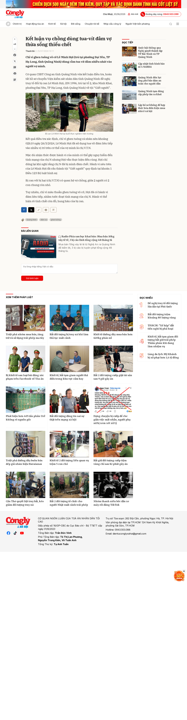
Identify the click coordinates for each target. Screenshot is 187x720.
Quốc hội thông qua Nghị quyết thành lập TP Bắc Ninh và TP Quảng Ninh (150, 52)
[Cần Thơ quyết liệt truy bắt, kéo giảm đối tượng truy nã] (25, 485)
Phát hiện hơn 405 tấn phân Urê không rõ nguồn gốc (25, 418)
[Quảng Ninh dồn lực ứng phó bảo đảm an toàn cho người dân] (129, 81)
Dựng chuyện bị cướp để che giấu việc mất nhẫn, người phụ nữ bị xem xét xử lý (112, 420)
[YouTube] (22, 533)
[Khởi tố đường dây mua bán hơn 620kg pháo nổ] (113, 318)
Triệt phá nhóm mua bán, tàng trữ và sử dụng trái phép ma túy (25, 336)
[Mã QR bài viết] (14, 79)
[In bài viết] (14, 73)
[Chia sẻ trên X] (14, 61)
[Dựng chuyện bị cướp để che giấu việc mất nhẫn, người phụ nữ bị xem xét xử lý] (113, 399)
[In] (46, 209)
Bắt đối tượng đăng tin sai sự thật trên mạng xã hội (67, 418)
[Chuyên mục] (177, 24)
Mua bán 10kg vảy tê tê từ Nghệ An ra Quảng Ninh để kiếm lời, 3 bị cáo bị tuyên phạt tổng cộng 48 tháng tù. (86, 247)
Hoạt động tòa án (35, 23)
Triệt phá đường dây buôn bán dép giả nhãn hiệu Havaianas (24, 462)
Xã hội (63, 23)
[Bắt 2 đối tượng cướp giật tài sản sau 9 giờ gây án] (113, 359)
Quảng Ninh (32, 220)
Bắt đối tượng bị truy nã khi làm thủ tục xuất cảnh (69, 336)
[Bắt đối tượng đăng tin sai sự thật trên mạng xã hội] (69, 399)
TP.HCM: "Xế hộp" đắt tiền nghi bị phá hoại (161, 327)
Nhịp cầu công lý (112, 23)
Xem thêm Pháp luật (19, 297)
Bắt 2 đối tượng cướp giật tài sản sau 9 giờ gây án (113, 377)
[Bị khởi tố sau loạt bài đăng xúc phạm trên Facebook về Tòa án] (25, 359)
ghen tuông (56, 220)
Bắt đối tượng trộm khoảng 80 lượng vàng (162, 316)
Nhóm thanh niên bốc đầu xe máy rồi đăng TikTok (111, 503)
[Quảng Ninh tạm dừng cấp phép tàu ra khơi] (129, 95)
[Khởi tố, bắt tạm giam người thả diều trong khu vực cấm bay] (69, 359)
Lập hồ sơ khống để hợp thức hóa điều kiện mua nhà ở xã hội (151, 108)
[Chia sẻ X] (31, 209)
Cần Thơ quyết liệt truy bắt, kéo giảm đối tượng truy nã (25, 503)
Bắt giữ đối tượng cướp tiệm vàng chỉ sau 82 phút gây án (111, 462)
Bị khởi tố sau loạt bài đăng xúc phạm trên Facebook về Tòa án (25, 377)
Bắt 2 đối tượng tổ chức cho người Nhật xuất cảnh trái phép (69, 503)
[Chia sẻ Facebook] (14, 55)
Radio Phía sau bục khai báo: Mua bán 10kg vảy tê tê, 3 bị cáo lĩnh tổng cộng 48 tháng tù (86, 238)
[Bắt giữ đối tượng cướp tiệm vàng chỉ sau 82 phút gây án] (113, 444)
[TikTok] (15, 533)
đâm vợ (44, 220)
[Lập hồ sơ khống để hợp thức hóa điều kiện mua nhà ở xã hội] (129, 109)
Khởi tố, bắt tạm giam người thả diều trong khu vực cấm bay (69, 377)
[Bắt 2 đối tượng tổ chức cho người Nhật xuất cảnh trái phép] (69, 485)
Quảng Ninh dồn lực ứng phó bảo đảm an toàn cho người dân (149, 80)
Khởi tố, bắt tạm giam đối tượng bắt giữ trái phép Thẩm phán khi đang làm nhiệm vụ (163, 341)
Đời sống (75, 23)
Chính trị (17, 23)
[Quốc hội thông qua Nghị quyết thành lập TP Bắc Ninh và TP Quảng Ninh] (129, 51)
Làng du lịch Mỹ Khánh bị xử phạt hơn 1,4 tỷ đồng (163, 356)
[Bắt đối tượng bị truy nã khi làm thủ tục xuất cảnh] (69, 318)
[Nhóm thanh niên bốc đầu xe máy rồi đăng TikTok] (113, 485)
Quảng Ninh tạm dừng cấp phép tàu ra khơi (151, 93)
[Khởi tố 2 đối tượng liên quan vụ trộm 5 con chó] (69, 444)
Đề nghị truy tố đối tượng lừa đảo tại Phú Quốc (163, 305)
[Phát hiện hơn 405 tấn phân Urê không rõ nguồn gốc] (25, 399)
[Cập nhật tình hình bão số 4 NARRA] (129, 67)
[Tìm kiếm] (170, 23)
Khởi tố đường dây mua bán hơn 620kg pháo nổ (113, 336)
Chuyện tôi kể (92, 23)
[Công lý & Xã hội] (15, 14)
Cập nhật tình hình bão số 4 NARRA (151, 65)
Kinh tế (52, 23)
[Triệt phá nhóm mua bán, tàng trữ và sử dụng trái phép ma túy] (25, 318)
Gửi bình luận (32, 278)
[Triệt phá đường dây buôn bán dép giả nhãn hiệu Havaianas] (25, 444)
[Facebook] (8, 533)
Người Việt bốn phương (138, 23)
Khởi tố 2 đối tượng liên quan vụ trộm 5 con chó (69, 462)
